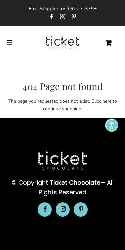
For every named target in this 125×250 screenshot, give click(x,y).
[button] (111, 125)
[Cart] (114, 43)
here (106, 101)
